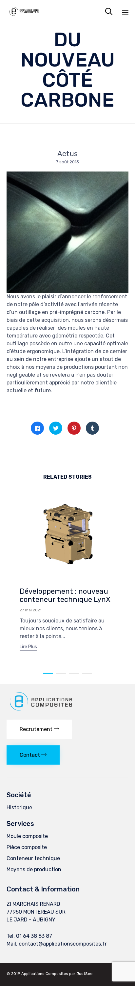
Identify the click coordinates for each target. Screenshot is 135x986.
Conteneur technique (33, 858)
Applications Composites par (48, 973)
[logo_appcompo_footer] (42, 711)
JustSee (84, 973)
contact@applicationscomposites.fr (63, 944)
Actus (67, 154)
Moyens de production (34, 869)
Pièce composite (27, 847)
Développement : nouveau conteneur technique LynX (65, 595)
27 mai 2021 (31, 610)
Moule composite (27, 836)
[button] (28, 647)
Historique (19, 807)
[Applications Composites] (24, 11)
